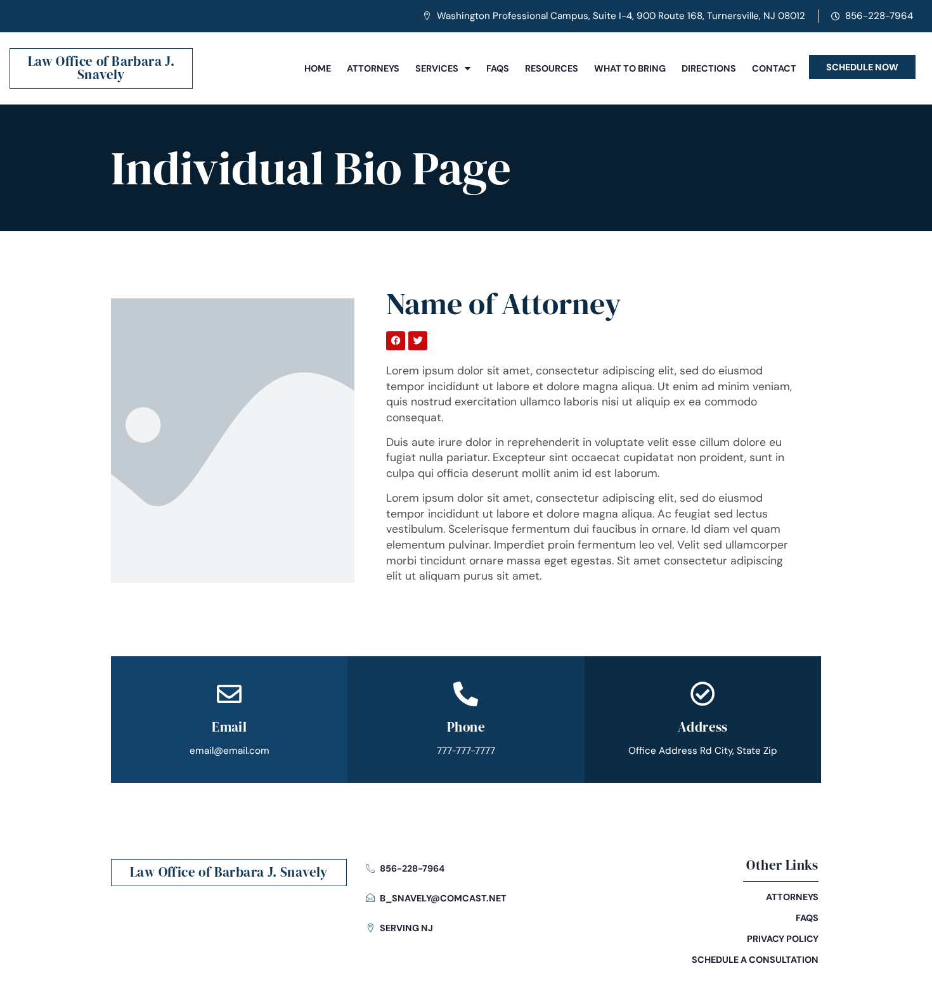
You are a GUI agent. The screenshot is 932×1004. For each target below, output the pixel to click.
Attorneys (373, 68)
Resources (551, 68)
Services (436, 68)
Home (317, 68)
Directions (709, 68)
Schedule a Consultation (755, 959)
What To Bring (630, 68)
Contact (774, 68)
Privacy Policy (783, 938)
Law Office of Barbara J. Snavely (101, 68)
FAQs (497, 68)
